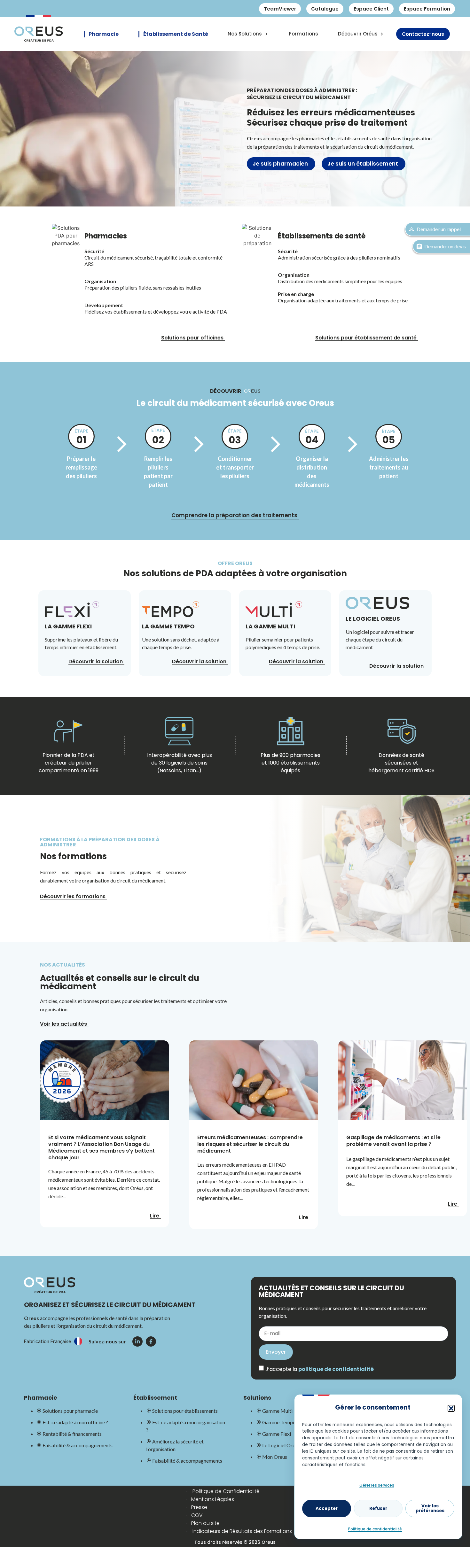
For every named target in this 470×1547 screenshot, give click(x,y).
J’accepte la (319, 1369)
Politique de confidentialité (375, 1529)
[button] (451, 1408)
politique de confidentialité (336, 1369)
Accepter (327, 1508)
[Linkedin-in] (137, 1341)
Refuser (378, 1508)
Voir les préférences (430, 1508)
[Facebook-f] (151, 1341)
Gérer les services (376, 1485)
